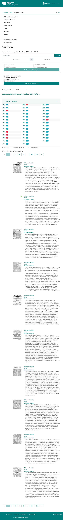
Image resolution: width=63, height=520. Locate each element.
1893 (44, 132)
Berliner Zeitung (9, 64)
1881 (24, 138)
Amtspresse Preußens (9, 19)
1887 (44, 114)
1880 (24, 135)
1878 (24, 129)
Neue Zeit (7, 66)
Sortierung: (5, 147)
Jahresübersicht (8, 25)
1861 (4, 119)
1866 (4, 135)
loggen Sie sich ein (8, 89)
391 (32, 154)
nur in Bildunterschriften (40, 67)
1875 (24, 119)
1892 (44, 129)
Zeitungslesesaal (8, 42)
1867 (4, 138)
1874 (24, 116)
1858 (4, 111)
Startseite (5, 12)
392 (37, 154)
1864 (4, 129)
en (59, 12)
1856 (4, 104)
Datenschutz (9, 514)
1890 (44, 122)
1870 (24, 104)
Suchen (57, 55)
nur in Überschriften (39, 64)
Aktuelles (6, 31)
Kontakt (6, 34)
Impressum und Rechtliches (20, 514)
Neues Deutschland (10, 67)
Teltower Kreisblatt (10, 81)
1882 (24, 141)
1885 (44, 107)
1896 (44, 141)
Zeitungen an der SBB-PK (10, 39)
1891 (44, 126)
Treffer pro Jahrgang (11, 101)
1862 (4, 122)
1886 (44, 111)
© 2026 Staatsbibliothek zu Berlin (21, 517)
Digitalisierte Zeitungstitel (10, 17)
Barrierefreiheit (32, 514)
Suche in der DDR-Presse (31, 70)
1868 (4, 141)
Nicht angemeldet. (57, 514)
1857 (4, 107)
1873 (24, 114)
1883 (24, 144)
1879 (24, 132)
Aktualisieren (34, 148)
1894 (44, 135)
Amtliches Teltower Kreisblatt (13, 76)
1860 (4, 116)
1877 (24, 126)
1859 (4, 114)
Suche (11, 12)
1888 (44, 116)
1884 (44, 104)
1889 (44, 119)
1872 (24, 111)
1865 (4, 132)
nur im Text (37, 66)
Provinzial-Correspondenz (12, 79)
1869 (4, 144)
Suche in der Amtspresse (31, 83)
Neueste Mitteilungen (11, 77)
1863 (4, 126)
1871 (24, 107)
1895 (44, 138)
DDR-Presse (7, 22)
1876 (24, 122)
